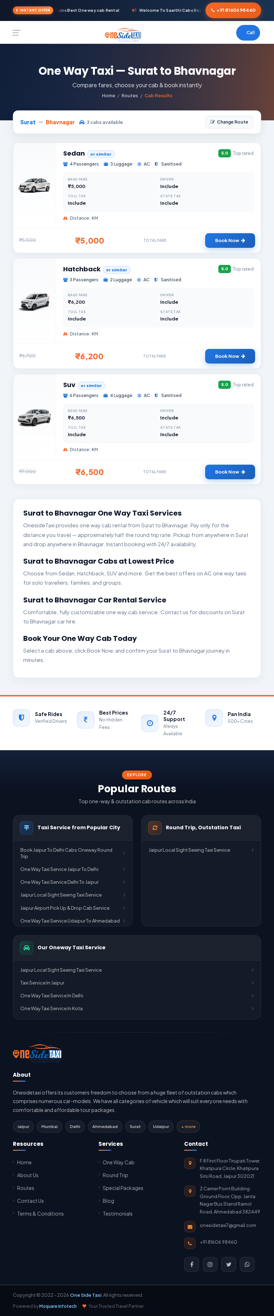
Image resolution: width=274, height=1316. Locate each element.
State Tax (170, 196)
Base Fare (78, 179)
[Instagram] (210, 1264)
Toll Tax (77, 196)
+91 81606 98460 (236, 10)
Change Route (232, 122)
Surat (135, 1126)
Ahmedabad (105, 1126)
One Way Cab (119, 1162)
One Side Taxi (85, 1295)
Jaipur (23, 1126)
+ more (188, 1126)
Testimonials (118, 1213)
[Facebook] (191, 1264)
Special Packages (123, 1188)
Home (108, 95)
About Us (28, 1175)
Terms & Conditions (40, 1213)
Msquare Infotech (58, 1306)
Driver (167, 179)
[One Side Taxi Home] (37, 1053)
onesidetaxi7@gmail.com (228, 1225)
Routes (130, 95)
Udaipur (161, 1126)
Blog (108, 1200)
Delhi (75, 1126)
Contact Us (30, 1200)
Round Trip (115, 1175)
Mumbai (49, 1126)
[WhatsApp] (247, 1264)
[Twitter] (228, 1264)
